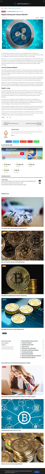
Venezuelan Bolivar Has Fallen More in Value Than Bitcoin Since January (13, 184)
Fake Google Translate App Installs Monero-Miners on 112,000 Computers (18, 396)
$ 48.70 (16, 170)
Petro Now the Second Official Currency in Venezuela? (11, 123)
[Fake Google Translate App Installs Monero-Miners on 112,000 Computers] (22, 394)
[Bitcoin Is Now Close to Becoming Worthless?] (22, 462)
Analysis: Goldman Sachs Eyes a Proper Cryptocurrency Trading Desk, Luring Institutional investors (18, 181)
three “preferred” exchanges (32, 93)
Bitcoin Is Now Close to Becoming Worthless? (12, 464)
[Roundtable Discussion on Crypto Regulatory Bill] (22, 327)
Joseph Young (4, 179)
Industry (4, 299)
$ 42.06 (6, 170)
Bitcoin (4, 232)
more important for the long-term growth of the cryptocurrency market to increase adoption (25, 113)
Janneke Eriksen (11, 11)
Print (42, 17)
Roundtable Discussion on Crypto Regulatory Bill (12, 329)
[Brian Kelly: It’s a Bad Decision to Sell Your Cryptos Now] (22, 293)
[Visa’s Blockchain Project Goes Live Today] (22, 428)
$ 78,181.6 (7, 164)
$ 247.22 (31, 164)
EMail (38, 17)
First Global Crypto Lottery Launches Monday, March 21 (14, 228)
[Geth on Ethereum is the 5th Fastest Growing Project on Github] (22, 361)
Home (2, 8)
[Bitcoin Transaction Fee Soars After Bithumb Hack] (22, 260)
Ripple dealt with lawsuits (9, 58)
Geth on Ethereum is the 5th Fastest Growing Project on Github (15, 363)
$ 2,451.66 (19, 164)
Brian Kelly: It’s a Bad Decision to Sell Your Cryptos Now (14, 295)
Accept (36, 472)
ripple (10, 117)
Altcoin (6, 8)
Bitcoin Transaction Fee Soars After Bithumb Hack (13, 262)
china (7, 117)
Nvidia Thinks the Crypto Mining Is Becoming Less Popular (33, 123)
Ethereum (4, 333)
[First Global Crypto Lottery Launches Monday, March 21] (22, 226)
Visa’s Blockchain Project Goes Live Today (11, 430)
